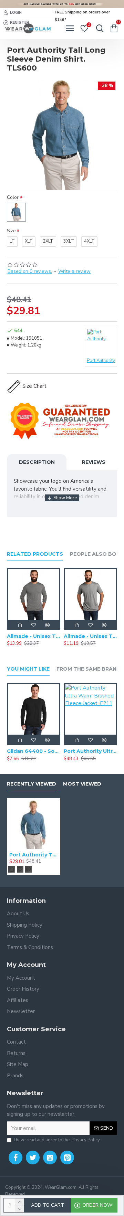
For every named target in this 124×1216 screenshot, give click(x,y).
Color (13, 197)
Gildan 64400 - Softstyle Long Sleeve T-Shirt (33, 751)
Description (37, 462)
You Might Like (28, 669)
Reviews (93, 462)
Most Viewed (82, 784)
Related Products (35, 554)
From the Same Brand (88, 669)
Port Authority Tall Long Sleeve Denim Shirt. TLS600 (33, 855)
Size (11, 231)
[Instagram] (50, 1157)
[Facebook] (15, 1157)
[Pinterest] (67, 1157)
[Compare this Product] (47, 625)
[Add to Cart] (20, 625)
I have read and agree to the (57, 1140)
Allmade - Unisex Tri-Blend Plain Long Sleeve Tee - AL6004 (33, 636)
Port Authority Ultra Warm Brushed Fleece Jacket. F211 (90, 751)
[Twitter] (33, 1157)
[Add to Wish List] (33, 625)
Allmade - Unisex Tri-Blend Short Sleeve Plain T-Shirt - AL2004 (90, 636)
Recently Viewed (31, 784)
